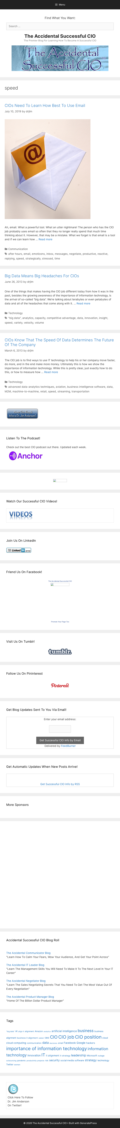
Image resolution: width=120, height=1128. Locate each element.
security (54, 1060)
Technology (15, 313)
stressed (47, 258)
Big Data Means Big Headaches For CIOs (42, 275)
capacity (40, 318)
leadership (78, 1055)
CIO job (66, 1037)
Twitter (9, 1064)
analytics (27, 318)
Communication (18, 249)
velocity (28, 322)
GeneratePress (88, 1123)
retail (43, 391)
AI (16, 1031)
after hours (15, 253)
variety (18, 322)
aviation (61, 386)
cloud (105, 1037)
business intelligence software (86, 386)
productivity (32, 1061)
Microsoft (92, 1055)
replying (10, 258)
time (57, 258)
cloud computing (16, 1042)
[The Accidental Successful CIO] (60, 585)
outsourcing (11, 1061)
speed (20, 258)
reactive (103, 253)
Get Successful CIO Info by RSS (60, 784)
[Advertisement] (15, 874)
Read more (45, 239)
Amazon (39, 1031)
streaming (64, 391)
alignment (29, 1031)
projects (40, 1061)
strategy (91, 1060)
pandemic (21, 1060)
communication (34, 1043)
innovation (91, 318)
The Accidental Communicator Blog (28, 953)
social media (67, 1060)
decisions (53, 1043)
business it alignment (27, 1038)
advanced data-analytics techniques (31, 386)
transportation (80, 391)
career (41, 1038)
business (86, 1030)
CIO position (88, 1037)
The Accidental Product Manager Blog (30, 996)
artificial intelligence (64, 1031)
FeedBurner (68, 745)
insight (103, 318)
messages (61, 253)
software (79, 1060)
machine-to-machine (25, 391)
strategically (32, 258)
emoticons (38, 253)
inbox (49, 253)
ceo (47, 1037)
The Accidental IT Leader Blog (25, 965)
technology (103, 1060)
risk (46, 1060)
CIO (54, 1037)
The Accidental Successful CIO (60, 36)
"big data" (14, 318)
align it (21, 1031)
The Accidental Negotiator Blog (25, 980)
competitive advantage (61, 318)
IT (43, 1054)
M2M (8, 391)
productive (89, 253)
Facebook (70, 1042)
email (27, 253)
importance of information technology (46, 1048)
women (17, 1065)
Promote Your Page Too (60, 622)
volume (39, 322)
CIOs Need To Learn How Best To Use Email (45, 105)
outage (101, 1056)
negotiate (75, 253)
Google (81, 1042)
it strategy (65, 1055)
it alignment (52, 1055)
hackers (90, 1042)
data (80, 318)
